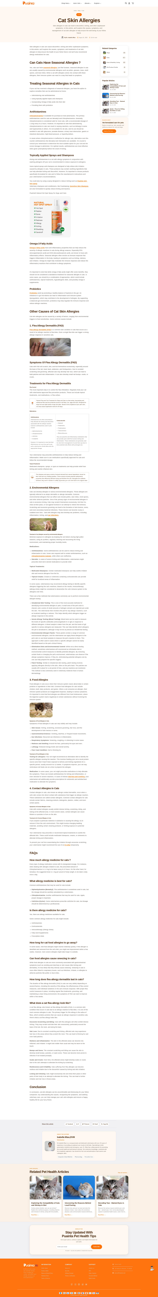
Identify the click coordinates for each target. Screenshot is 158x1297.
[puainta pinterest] (75, 1284)
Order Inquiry (44, 1268)
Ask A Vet (76, 3)
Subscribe (96, 1246)
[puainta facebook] (72, 1284)
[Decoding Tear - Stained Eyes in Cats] (112, 1188)
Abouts (87, 3)
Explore (96, 3)
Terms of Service (45, 1278)
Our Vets (67, 1270)
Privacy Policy (45, 1270)
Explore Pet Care (109, 131)
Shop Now (65, 3)
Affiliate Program (69, 1273)
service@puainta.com (120, 1272)
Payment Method (93, 1275)
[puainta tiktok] (82, 1284)
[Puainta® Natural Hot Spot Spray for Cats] (50, 237)
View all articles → (123, 1172)
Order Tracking (92, 1273)
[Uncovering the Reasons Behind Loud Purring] (79, 1188)
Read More (35, 1214)
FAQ (90, 1270)
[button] (133, 3)
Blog (79, 10)
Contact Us (91, 1268)
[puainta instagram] (79, 1284)
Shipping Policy (45, 1275)
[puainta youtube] (86, 1284)
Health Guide (92, 1278)
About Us (67, 1268)
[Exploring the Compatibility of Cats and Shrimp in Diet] (45, 1188)
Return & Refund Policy (47, 1273)
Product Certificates (70, 1275)
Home (75, 10)
